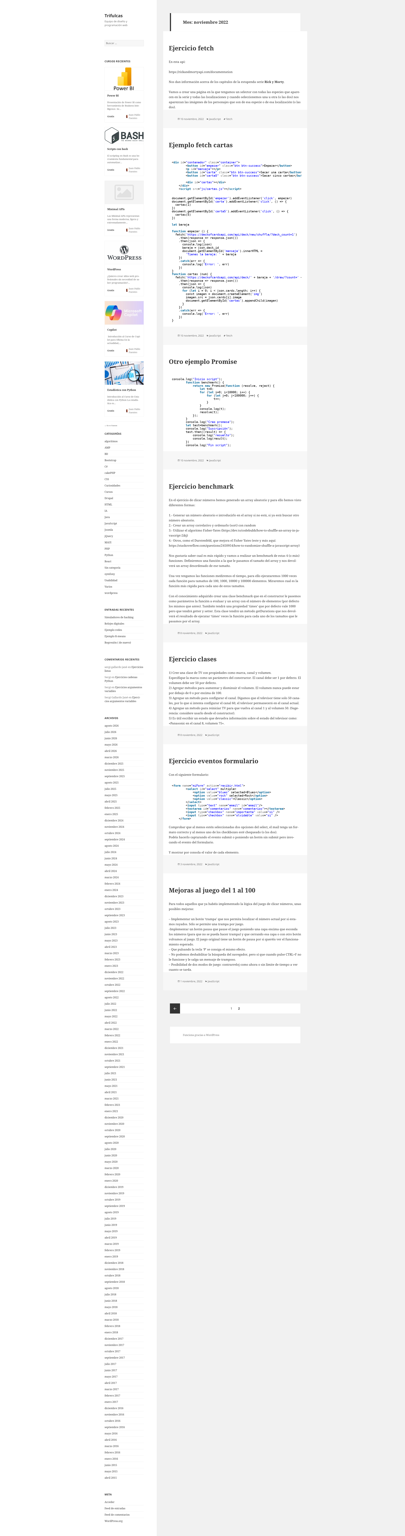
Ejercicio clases (193, 659)
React (108, 561)
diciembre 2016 (114, 1408)
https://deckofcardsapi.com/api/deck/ (218, 277)
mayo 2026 (111, 744)
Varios (108, 586)
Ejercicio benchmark (201, 486)
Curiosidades (112, 485)
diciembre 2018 (114, 1263)
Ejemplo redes (113, 630)
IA (106, 511)
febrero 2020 (112, 1174)
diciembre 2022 (114, 972)
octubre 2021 (112, 1060)
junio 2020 (111, 1155)
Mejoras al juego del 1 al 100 (212, 890)
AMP (107, 447)
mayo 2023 (111, 940)
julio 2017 (110, 1364)
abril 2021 (111, 1092)
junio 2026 (111, 738)
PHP (107, 548)
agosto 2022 (112, 997)
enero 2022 (111, 1041)
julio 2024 (110, 852)
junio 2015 (111, 1465)
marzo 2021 (112, 1098)
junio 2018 (111, 1300)
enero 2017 (111, 1402)
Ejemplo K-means (115, 636)
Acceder (110, 1502)
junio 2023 (111, 934)
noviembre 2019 (114, 1193)
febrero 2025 (112, 808)
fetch (229, 119)
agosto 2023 (112, 921)
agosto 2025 (112, 782)
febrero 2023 (112, 959)
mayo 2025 (111, 795)
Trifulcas (114, 15)
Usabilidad (111, 580)
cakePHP (110, 473)
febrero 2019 (112, 1250)
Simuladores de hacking (119, 617)
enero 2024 (111, 890)
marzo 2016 (112, 1446)
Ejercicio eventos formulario (213, 761)
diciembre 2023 (114, 896)
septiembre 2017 (115, 1357)
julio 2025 (110, 789)
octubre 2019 (112, 1199)
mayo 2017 (111, 1376)
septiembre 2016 (115, 1427)
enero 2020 (111, 1180)
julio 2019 (110, 1218)
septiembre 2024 (115, 839)
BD (106, 454)
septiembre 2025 (115, 776)
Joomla (109, 529)
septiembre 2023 (115, 915)
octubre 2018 (112, 1275)
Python (109, 555)
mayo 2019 (111, 1231)
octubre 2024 (112, 833)
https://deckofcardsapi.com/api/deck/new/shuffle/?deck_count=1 (240, 234)
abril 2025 (111, 801)
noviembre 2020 (114, 1124)
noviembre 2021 (114, 1054)
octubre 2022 (112, 985)
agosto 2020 (112, 1142)
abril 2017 (111, 1383)
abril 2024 (111, 871)
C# (106, 466)
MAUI (108, 542)
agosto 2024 (112, 845)
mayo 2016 (111, 1433)
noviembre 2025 (114, 770)
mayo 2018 (111, 1307)
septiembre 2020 (115, 1136)
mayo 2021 (111, 1086)
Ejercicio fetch (191, 48)
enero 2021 (111, 1111)
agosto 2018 (112, 1288)
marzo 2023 (112, 953)
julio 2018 (110, 1294)
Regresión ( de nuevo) (118, 642)
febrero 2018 (112, 1326)
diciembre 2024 (114, 820)
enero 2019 (111, 1256)
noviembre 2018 (114, 1269)
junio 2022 (111, 1010)
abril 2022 (111, 1022)
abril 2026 (111, 751)
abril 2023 (111, 947)
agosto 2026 (112, 725)
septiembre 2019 (115, 1206)
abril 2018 (111, 1313)
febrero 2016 (112, 1452)
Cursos (109, 492)
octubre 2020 (112, 1130)
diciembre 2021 (114, 1048)
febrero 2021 (112, 1105)
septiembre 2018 (115, 1282)
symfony (110, 574)
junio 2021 (111, 1079)
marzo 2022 (112, 1029)
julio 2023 (110, 928)
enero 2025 (111, 814)
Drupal (109, 498)
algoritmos (111, 441)
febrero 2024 (112, 883)
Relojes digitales (114, 623)
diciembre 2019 (114, 1187)
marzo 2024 (112, 877)
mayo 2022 (111, 1016)
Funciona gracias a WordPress (201, 1035)
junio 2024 (111, 858)
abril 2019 (111, 1237)
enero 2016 (111, 1458)
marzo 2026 (112, 757)
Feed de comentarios (117, 1514)
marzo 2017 (112, 1389)
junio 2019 (111, 1225)
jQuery (109, 536)
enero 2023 (111, 966)
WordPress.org (114, 1521)
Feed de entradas (115, 1508)
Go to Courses (111, 425)
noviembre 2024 (114, 827)
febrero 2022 (112, 1035)
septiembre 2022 (115, 991)
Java (107, 517)
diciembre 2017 (114, 1338)
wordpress (111, 593)
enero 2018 (111, 1332)
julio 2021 (110, 1073)
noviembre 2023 (114, 902)
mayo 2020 (111, 1161)
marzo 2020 (112, 1168)
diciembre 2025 (114, 763)
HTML (108, 504)
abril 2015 (111, 1477)
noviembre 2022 (114, 978)
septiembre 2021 (115, 1067)
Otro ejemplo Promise (203, 361)
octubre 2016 (112, 1421)
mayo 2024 (111, 864)
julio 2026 (110, 732)
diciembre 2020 (114, 1117)
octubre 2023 (112, 909)
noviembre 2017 (114, 1345)
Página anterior (175, 1008)
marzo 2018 (112, 1319)
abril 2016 (111, 1440)
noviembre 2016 (114, 1414)
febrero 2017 (112, 1395)
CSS (107, 479)
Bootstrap (110, 460)
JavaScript (111, 523)
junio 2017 (111, 1370)
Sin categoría (112, 567)
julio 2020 (110, 1149)
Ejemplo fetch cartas (201, 145)
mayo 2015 (111, 1471)
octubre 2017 (112, 1351)
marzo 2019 (112, 1244)
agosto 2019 (112, 1212)
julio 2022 (110, 1003)
